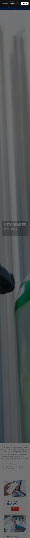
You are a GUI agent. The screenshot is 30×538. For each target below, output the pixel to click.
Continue (24, 3)
